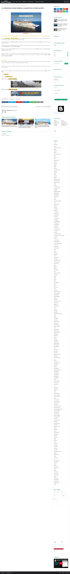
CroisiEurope (56, 230)
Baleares (55, 163)
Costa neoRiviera (56, 224)
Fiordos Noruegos (56, 282)
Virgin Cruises (56, 473)
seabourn (55, 437)
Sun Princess (56, 449)
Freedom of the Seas (57, 291)
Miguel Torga (56, 335)
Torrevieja (55, 457)
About (62, 541)
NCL (54, 359)
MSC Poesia (56, 352)
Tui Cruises (55, 462)
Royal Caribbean (63, 125)
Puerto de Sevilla (56, 413)
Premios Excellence (57, 396)
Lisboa (55, 327)
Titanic (55, 456)
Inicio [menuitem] (14, 1)
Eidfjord (55, 268)
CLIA (54, 202)
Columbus (55, 205)
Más (54, 550)
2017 (61, 54)
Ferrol (55, 280)
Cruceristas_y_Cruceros (57, 233)
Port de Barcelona (56, 393)
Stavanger (55, 448)
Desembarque (56, 257)
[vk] (55, 11)
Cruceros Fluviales (56, 241)
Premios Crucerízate (57, 395)
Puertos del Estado (57, 420)
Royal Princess (56, 434)
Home (55, 541)
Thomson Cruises (56, 454)
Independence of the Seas (58, 313)
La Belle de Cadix (56, 324)
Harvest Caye (56, 302)
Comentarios (57, 79)
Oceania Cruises (56, 384)
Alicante (55, 152)
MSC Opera (55, 351)
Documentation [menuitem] (30, 1)
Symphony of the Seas (57, 451)
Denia (55, 255)
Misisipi (55, 337)
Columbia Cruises (56, 204)
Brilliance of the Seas (57, 179)
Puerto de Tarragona (57, 415)
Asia (54, 158)
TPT (54, 459)
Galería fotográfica (57, 296)
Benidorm (55, 171)
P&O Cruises (56, 387)
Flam (54, 285)
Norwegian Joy (56, 373)
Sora (5, 572)
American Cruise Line (57, 154)
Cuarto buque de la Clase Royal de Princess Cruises (62, 20)
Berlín (55, 174)
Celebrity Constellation (57, 191)
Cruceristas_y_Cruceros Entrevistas (59, 235)
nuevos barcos (56, 382)
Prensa (55, 398)
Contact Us (67, 572)
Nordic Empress (56, 363)
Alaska (55, 146)
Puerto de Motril (56, 412)
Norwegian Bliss (56, 368)
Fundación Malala (56, 293)
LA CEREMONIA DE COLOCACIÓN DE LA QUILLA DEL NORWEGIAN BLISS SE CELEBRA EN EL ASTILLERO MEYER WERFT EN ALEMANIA (26, 126)
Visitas (55, 476)
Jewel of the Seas (56, 321)
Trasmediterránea (56, 460)
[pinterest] (67, 9)
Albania (55, 149)
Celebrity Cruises (56, 121)
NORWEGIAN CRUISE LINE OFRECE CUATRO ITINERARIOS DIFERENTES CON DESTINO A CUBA (9, 126)
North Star (55, 365)
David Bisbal (56, 254)
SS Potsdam (56, 445)
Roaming (55, 429)
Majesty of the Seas (57, 332)
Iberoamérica (56, 312)
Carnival (62, 120)
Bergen (55, 172)
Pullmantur (55, 125)
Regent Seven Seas (57, 426)
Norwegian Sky (56, 376)
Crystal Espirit (56, 246)
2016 (61, 52)
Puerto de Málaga (56, 410)
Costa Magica (56, 219)
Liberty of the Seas (57, 326)
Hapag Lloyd (56, 299)
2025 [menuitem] (20, 1)
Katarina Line (56, 323)
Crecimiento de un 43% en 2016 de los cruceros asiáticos (62, 29)
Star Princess (56, 446)
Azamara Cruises (56, 160)
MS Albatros (56, 340)
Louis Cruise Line (56, 329)
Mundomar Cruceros (57, 354)
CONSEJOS (55, 210)
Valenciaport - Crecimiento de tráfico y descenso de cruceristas (63, 25)
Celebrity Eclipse (56, 194)
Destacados (56, 258)
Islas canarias (56, 318)
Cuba (55, 249)
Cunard (55, 251)
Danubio (55, 252)
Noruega (55, 366)
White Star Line (56, 481)
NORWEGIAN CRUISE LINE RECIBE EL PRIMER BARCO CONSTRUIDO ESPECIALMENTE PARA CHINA (42, 126)
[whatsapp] (64, 11)
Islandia (55, 316)
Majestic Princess (56, 330)
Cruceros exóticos (56, 240)
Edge (55, 265)
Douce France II (56, 263)
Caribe (55, 183)
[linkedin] (61, 9)
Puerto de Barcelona (57, 407)
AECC (55, 143)
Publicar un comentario (5, 135)
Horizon (55, 307)
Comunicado (56, 208)
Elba (54, 271)
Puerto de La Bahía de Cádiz (58, 409)
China (55, 199)
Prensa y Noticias (56, 399)
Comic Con (55, 207)
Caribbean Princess (57, 182)
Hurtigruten (55, 310)
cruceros (55, 238)
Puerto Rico (55, 418)
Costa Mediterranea (57, 221)
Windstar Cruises (56, 482)
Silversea (55, 440)
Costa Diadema (56, 213)
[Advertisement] (61, 522)
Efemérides (55, 266)
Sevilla (55, 438)
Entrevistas (55, 274)
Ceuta (55, 197)
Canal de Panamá (56, 180)
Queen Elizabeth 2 (56, 423)
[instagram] (58, 11)
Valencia (55, 465)
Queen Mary (56, 424)
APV (54, 155)
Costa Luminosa (56, 218)
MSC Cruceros (56, 124)
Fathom (55, 277)
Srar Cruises (56, 443)
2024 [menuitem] (17, 1)
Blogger (12, 572)
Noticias (55, 379)
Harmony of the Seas (57, 301)
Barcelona (55, 168)
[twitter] (58, 9)
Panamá (55, 390)
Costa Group (56, 216)
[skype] (67, 11)
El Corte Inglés (56, 269)
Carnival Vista (56, 188)
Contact (55, 542)
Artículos (55, 157)
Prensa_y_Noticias (56, 401)
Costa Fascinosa (56, 215)
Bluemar (55, 177)
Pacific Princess (56, 388)
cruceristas (55, 232)
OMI (54, 385)
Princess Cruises (56, 402)
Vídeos (55, 470)
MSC (54, 348)
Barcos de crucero (57, 169)
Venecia (55, 468)
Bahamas (55, 161)
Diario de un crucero (57, 260)
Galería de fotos (56, 294)
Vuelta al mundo (56, 479)
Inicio (2, 5)
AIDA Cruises (56, 144)
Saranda (55, 435)
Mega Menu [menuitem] (25, 1)
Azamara (55, 120)
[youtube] (61, 11)
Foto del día (56, 287)
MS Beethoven (56, 341)
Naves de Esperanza (57, 357)
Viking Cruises (56, 471)
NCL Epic (55, 360)
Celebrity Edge (56, 196)
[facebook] (55, 9)
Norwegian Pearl (7, 38)
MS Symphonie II (56, 346)
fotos (55, 288)
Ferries (55, 279)
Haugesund (56, 304)
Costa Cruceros (63, 121)
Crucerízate (4, 10)
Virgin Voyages (56, 474)
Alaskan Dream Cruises (57, 147)
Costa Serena (56, 227)
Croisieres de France (57, 229)
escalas (55, 276)
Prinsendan (56, 404)
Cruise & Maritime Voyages (58, 243)
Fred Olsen (55, 290)
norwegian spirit (56, 377)
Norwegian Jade (56, 371)
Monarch (55, 338)
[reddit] (64, 9)
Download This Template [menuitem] (39, 1)
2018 (61, 55)
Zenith (55, 484)
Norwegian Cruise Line (7, 5)
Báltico (55, 166)
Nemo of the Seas (57, 362)
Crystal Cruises (56, 244)
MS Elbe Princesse (56, 343)
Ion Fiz (55, 315)
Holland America (56, 305)
